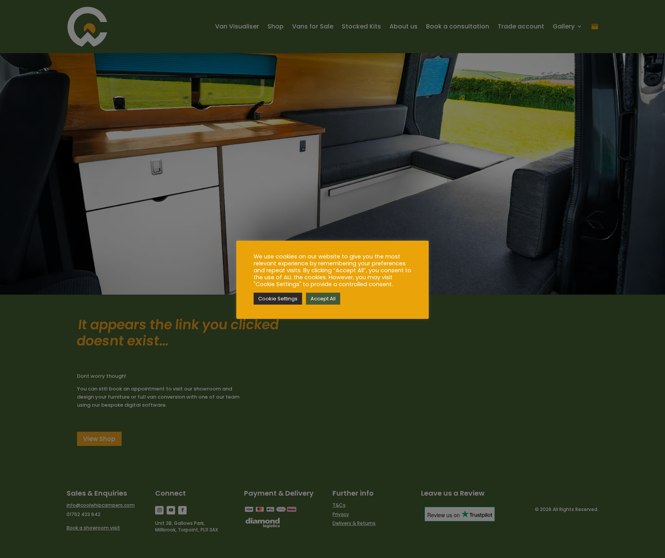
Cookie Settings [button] (277, 298)
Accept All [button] (323, 298)
